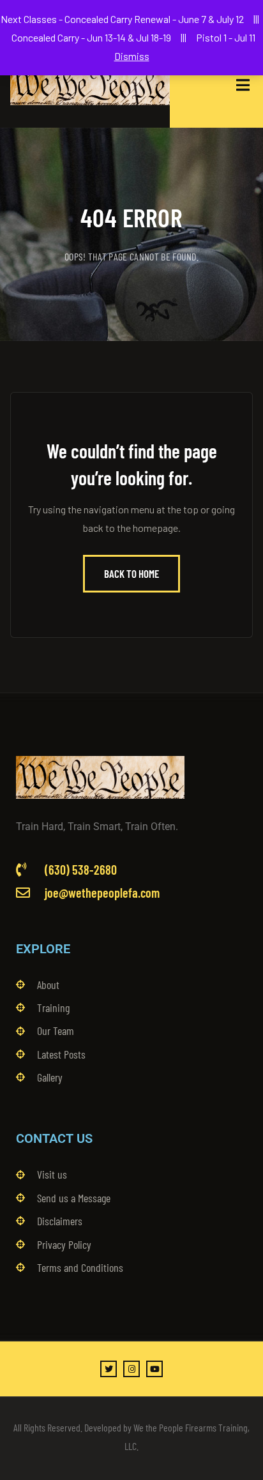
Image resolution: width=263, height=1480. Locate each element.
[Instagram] (131, 1369)
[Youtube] (154, 1369)
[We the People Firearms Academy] (90, 85)
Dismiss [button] (131, 56)
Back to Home (131, 573)
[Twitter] (108, 1369)
